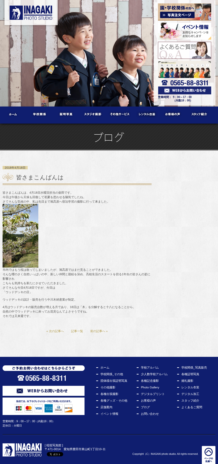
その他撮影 (107, 387)
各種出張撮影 (109, 394)
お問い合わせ (150, 413)
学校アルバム (150, 367)
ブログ (145, 407)
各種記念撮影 (150, 380)
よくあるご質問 (191, 407)
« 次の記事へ (55, 331)
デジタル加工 (190, 394)
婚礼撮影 (187, 380)
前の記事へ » (99, 331)
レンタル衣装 (146, 115)
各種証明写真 (190, 374)
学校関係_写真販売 (194, 367)
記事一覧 (77, 331)
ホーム (13, 115)
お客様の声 (173, 115)
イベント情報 (109, 413)
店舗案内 (106, 407)
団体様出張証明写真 (113, 380)
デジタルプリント (153, 394)
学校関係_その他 (111, 374)
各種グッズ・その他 (113, 400)
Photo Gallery (150, 387)
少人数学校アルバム (154, 374)
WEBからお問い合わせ (44, 391)
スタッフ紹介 (199, 115)
